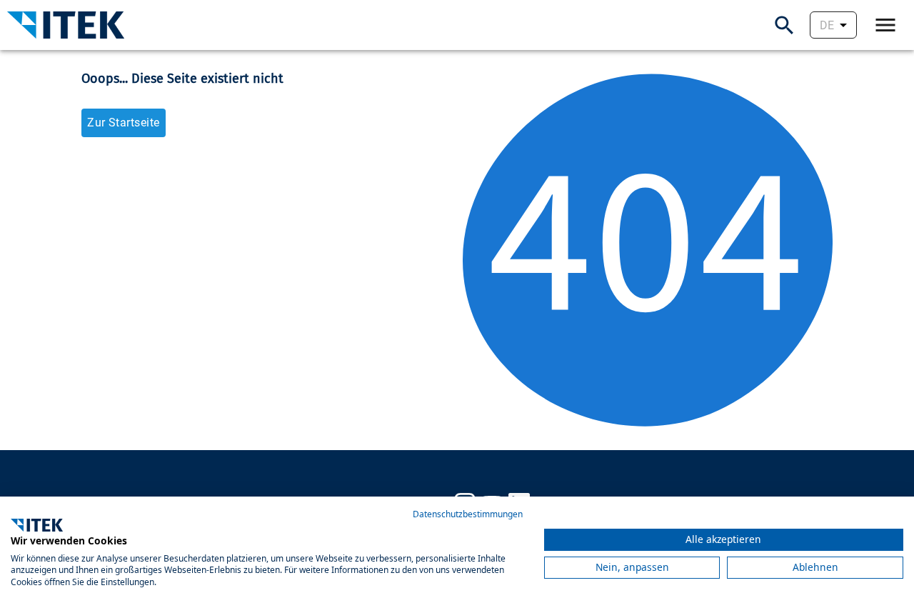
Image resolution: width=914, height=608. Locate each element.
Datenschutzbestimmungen (468, 514)
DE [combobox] (827, 25)
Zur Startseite (123, 122)
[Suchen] (784, 25)
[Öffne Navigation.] (885, 25)
